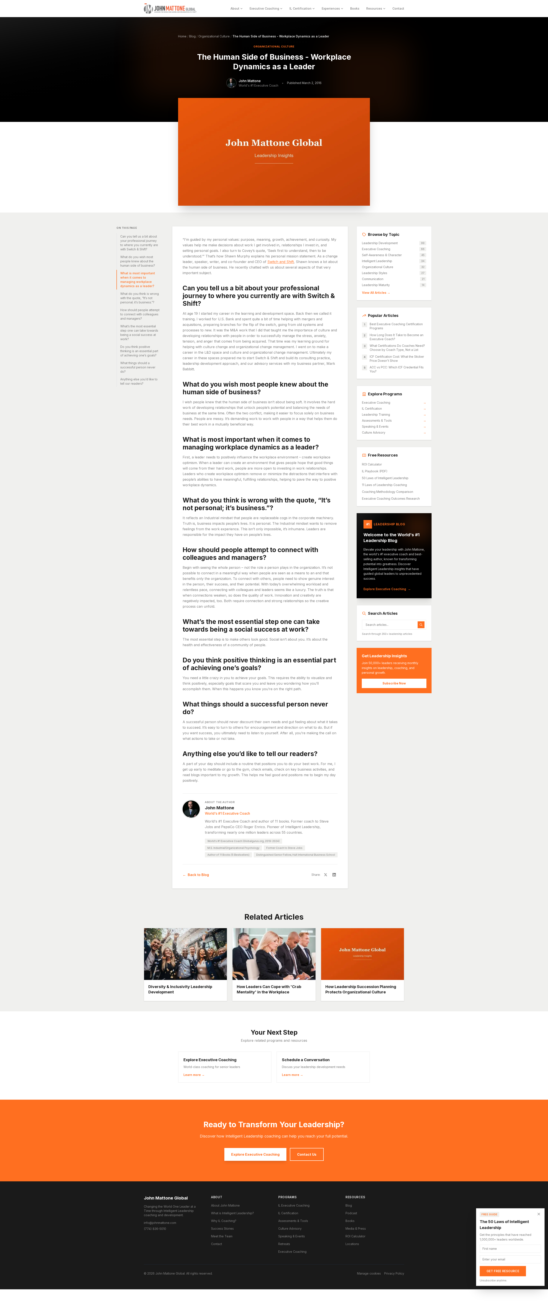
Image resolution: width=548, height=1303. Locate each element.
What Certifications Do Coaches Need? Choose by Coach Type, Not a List (397, 348)
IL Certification (300, 8)
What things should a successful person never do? (137, 367)
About (235, 8)
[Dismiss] (539, 1214)
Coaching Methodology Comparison (387, 491)
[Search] (421, 624)
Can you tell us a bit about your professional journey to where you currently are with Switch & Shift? (139, 243)
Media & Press (355, 1228)
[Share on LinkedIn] (334, 874)
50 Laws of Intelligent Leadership (385, 478)
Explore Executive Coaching (387, 589)
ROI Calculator (372, 464)
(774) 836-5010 (155, 1229)
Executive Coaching (264, 8)
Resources (374, 8)
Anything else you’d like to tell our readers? (139, 381)
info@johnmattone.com (160, 1223)
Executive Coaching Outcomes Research (391, 498)
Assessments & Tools (394, 420)
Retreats (284, 1244)
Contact (398, 8)
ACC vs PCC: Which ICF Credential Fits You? (397, 369)
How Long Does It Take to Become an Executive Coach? (396, 337)
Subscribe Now (394, 683)
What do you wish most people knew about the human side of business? (137, 261)
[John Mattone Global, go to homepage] (170, 8)
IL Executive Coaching (294, 1205)
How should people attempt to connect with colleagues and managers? (139, 314)
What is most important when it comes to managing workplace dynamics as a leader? (137, 279)
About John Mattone (225, 1205)
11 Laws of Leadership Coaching (384, 485)
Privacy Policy (394, 1273)
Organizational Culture (214, 36)
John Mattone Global (166, 1198)
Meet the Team (221, 1236)
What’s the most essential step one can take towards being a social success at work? (139, 332)
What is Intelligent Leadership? (232, 1213)
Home (182, 36)
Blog (192, 36)
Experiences (331, 8)
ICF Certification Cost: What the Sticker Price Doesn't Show (397, 358)
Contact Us (306, 1154)
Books (354, 8)
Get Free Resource (503, 1271)
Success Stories (222, 1228)
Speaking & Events (394, 426)
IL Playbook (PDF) (374, 471)
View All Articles (376, 292)
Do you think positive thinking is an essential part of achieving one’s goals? (139, 351)
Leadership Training (394, 414)
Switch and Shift (280, 262)
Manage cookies (369, 1273)
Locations (352, 1244)
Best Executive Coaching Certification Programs (396, 326)
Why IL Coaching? (223, 1221)
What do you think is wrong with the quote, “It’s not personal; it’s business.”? (139, 298)
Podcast (351, 1213)
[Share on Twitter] (325, 874)
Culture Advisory (394, 432)
